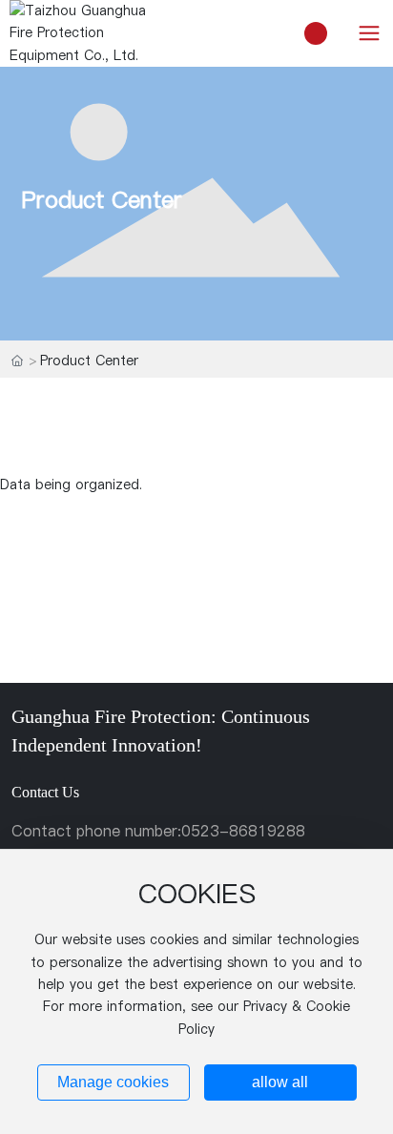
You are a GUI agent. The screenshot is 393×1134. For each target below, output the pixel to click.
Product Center (101, 199)
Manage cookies (113, 1082)
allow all (280, 1082)
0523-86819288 (243, 830)
